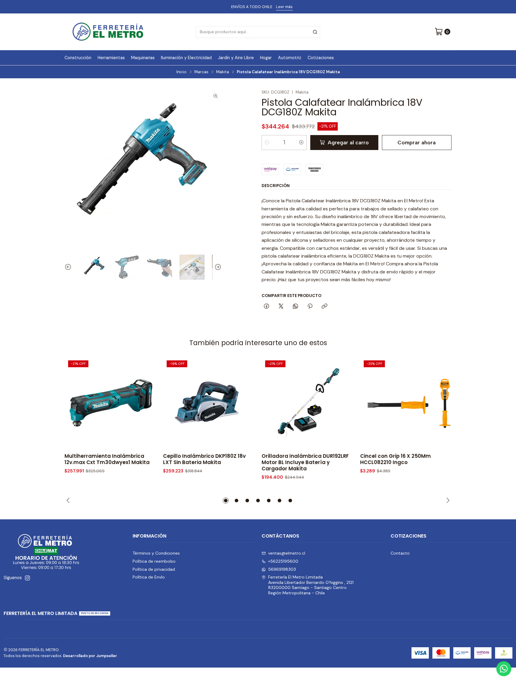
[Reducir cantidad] (267, 142)
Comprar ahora (416, 142)
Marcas (201, 72)
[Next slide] (217, 267)
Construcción (77, 57)
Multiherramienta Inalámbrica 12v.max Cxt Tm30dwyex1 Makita (107, 459)
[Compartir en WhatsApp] (295, 306)
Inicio (181, 72)
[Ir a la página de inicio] (107, 32)
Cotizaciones (321, 57)
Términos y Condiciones (156, 553)
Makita (222, 72)
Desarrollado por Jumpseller (90, 655)
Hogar (266, 57)
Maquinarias (143, 57)
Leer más (281, 6)
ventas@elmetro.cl (286, 553)
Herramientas (111, 57)
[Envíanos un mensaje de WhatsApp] (503, 668)
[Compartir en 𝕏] (281, 306)
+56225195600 (283, 561)
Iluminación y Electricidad (186, 57)
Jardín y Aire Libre (236, 57)
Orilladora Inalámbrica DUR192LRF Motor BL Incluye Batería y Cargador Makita (305, 462)
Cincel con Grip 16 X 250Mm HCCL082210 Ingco (395, 459)
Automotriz (289, 57)
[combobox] (258, 32)
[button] (225, 500)
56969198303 (282, 569)
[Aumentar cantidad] (301, 142)
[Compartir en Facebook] (266, 306)
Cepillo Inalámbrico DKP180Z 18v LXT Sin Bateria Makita (204, 459)
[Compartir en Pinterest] (310, 306)
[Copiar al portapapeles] (324, 306)
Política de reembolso (154, 561)
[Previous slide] (68, 267)
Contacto (400, 553)
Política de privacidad (154, 569)
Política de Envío (149, 577)
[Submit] (315, 32)
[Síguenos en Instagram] (27, 578)
